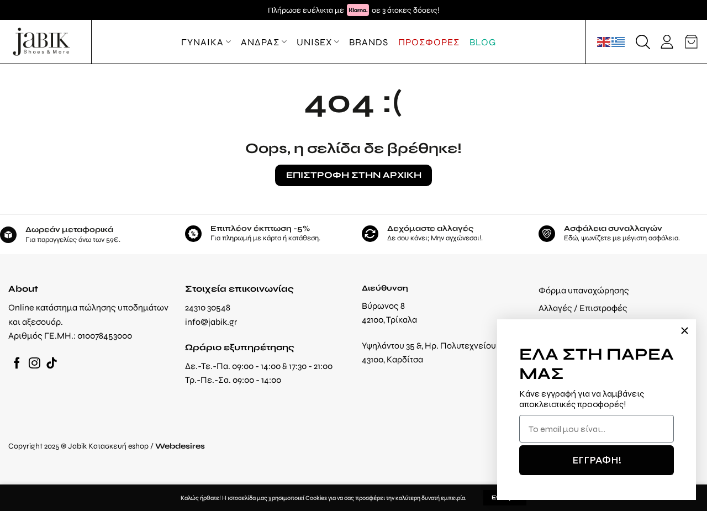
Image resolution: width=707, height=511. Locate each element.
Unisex (314, 42)
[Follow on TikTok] (51, 363)
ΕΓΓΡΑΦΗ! (596, 460)
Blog (482, 42)
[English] (604, 41)
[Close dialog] (685, 331)
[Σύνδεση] (667, 41)
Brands (368, 42)
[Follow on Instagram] (34, 363)
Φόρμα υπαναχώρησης (584, 290)
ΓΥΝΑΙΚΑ (202, 42)
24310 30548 (207, 307)
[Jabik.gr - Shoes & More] (41, 42)
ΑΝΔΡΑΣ (260, 42)
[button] (643, 42)
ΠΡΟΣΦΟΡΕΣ (429, 42)
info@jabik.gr (211, 322)
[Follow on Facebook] (17, 363)
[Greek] (618, 41)
